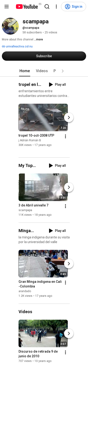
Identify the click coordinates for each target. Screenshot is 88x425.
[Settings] (56, 6)
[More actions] (65, 136)
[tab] (24, 71)
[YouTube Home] (26, 6)
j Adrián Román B (30, 140)
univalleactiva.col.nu (19, 46)
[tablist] (44, 71)
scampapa (25, 210)
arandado (25, 291)
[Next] (68, 117)
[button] (62, 71)
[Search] (47, 6)
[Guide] (6, 6)
